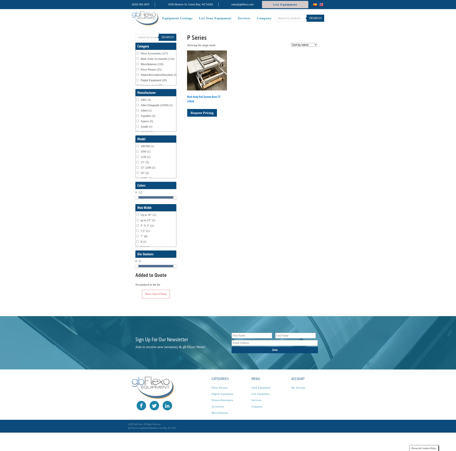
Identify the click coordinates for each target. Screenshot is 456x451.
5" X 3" (147, 225)
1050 (145, 151)
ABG (146, 99)
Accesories (218, 406)
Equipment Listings (177, 18)
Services (244, 18)
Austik (146, 126)
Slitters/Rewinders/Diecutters (160, 74)
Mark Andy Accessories (157, 58)
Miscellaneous (152, 64)
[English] (321, 4)
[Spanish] (315, 4)
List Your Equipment (215, 18)
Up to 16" (148, 214)
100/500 (147, 146)
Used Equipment (261, 387)
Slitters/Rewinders (222, 400)
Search (315, 18)
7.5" (145, 230)
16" (145, 172)
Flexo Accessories (154, 53)
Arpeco (147, 121)
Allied (146, 110)
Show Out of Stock (156, 293)
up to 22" (148, 220)
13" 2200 (148, 167)
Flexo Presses (151, 69)
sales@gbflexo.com (242, 4)
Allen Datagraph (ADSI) (157, 105)
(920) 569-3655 (140, 4)
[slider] (136, 197)
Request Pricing (202, 113)
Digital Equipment (154, 80)
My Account (298, 387)
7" (144, 236)
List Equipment (285, 4)
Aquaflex (148, 115)
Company (264, 18)
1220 (145, 156)
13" (145, 162)
